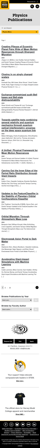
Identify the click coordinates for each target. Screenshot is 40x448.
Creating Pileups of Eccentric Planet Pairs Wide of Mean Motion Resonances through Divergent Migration (19, 50)
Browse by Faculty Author (13, 305)
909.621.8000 (14, 348)
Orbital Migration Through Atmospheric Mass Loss (15, 218)
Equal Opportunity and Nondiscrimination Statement (18, 433)
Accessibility (27, 432)
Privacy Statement (16, 432)
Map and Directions (28, 430)
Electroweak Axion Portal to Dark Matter (19, 240)
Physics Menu (7, 32)
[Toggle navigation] (37, 6)
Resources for (31, 2)
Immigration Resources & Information (26, 428)
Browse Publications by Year (15, 296)
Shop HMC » (20, 414)
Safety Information (7, 428)
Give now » (20, 381)
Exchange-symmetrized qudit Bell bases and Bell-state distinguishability (19, 97)
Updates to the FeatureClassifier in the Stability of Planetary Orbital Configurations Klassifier (19, 196)
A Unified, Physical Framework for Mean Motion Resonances (19, 151)
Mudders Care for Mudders (13, 430)
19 (10, 287)
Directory (6, 432)
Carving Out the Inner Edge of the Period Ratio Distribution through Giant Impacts (19, 173)
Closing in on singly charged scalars (16, 76)
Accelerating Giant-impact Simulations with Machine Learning (15, 261)
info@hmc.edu (25, 348)
